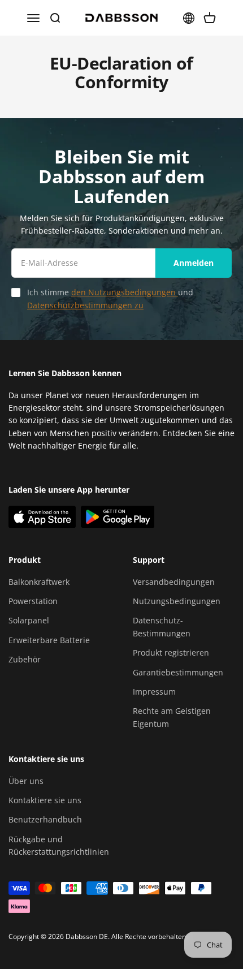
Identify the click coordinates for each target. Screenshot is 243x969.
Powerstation (33, 601)
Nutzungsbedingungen (176, 601)
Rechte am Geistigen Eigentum (172, 717)
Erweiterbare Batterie (49, 640)
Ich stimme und (110, 298)
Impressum (154, 691)
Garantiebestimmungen (178, 672)
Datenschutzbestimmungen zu (85, 305)
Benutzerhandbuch (45, 819)
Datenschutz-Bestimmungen (161, 626)
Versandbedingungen (174, 581)
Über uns (26, 781)
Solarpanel (28, 620)
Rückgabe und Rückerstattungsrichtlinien (58, 845)
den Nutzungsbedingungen (124, 292)
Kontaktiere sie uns (44, 800)
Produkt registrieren (171, 652)
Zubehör (24, 659)
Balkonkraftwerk (39, 581)
